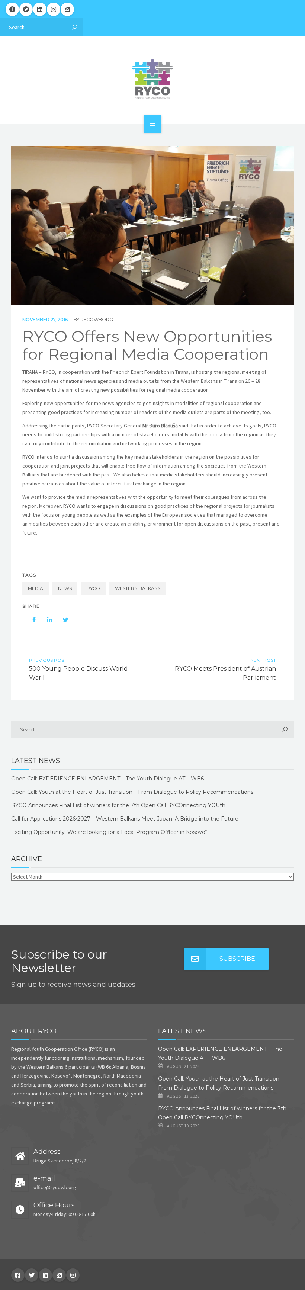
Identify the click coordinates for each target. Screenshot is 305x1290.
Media (35, 588)
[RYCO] (152, 79)
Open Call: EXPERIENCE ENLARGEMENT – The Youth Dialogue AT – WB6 (107, 778)
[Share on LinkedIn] (46, 619)
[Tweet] (61, 619)
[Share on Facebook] (30, 619)
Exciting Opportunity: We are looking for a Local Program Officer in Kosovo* (109, 832)
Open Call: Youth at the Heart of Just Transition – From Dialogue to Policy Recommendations (132, 792)
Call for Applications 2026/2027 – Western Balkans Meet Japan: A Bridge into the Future (124, 818)
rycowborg (96, 319)
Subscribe (237, 958)
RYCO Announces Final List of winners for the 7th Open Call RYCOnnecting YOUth (118, 805)
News (65, 588)
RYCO (93, 588)
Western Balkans (137, 588)
